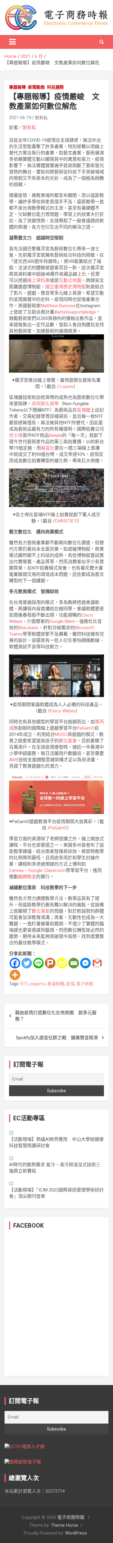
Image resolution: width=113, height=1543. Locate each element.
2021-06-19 (20, 117)
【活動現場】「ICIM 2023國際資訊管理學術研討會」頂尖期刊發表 (56, 1193)
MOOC (61, 734)
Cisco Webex (63, 711)
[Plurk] (50, 963)
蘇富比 (48, 448)
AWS (13, 759)
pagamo (38, 983)
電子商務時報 (70, 1517)
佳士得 (16, 435)
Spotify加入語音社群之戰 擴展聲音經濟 (57, 1037)
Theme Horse (64, 1525)
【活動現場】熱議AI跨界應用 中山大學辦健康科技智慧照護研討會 (56, 1142)
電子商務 (84, 983)
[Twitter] (26, 963)
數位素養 (68, 740)
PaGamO (85, 728)
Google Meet (62, 621)
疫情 (70, 983)
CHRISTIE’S (66, 521)
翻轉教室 (27, 876)
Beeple (55, 435)
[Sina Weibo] (62, 963)
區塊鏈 (83, 410)
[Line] (38, 963)
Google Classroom (47, 870)
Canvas (16, 870)
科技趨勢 (55, 87)
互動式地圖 (70, 280)
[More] (15, 975)
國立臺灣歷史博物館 (65, 286)
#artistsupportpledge (75, 312)
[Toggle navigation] (12, 42)
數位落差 (41, 911)
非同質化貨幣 (45, 403)
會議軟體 (55, 983)
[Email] (73, 963)
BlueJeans (28, 627)
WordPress (76, 1533)
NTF (24, 983)
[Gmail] (97, 963)
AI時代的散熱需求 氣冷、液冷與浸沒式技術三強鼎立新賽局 (54, 1168)
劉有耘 (41, 117)
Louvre (66, 386)
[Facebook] (15, 963)
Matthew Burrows (58, 305)
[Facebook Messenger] (85, 963)
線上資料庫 (38, 280)
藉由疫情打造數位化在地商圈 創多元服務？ (55, 1016)
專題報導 (17, 87)
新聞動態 (36, 87)
